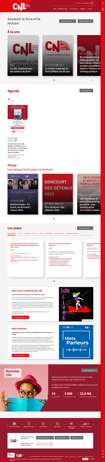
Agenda (82, 9)
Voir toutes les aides (84, 228)
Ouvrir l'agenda (85, 90)
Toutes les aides (12, 233)
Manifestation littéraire (73, 233)
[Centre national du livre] (21, 7)
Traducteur (27, 233)
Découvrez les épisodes (19, 317)
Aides (55, 9)
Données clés (62, 9)
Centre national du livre (44, 437)
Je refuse (92, 459)
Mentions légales (35, 456)
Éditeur (34, 233)
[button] (54, 80)
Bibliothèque (49, 233)
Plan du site (72, 456)
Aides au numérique (59, 233)
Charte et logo (88, 456)
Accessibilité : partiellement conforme (52, 456)
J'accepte (85, 459)
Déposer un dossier (84, 21)
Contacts (80, 456)
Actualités (73, 9)
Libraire (41, 233)
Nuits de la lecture (61, 437)
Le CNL (90, 9)
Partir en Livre (75, 437)
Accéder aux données (88, 370)
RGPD (66, 456)
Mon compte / (83, 3)
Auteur (20, 233)
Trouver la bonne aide (66, 21)
